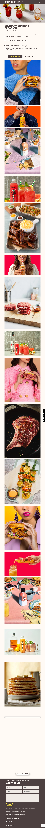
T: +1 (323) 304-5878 (10, 816)
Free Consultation (43, 415)
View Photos (15, 56)
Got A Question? (23, 773)
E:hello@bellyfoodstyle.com (12, 818)
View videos (29, 56)
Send (9, 804)
